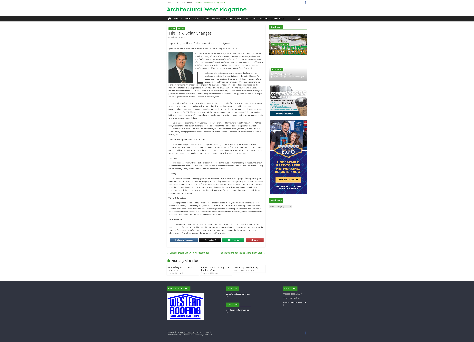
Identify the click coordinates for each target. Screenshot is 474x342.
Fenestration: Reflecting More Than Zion (242, 252)
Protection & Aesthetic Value (292, 72)
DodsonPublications (178, 37)
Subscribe (263, 19)
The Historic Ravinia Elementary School (209, 2)
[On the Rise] (288, 35)
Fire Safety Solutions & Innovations (180, 269)
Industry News (192, 19)
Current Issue (277, 19)
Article (177, 19)
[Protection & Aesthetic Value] (295, 60)
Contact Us (250, 19)
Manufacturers (219, 19)
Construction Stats (286, 44)
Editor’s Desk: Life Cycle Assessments (188, 252)
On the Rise (278, 48)
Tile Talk (181, 29)
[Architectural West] (169, 18)
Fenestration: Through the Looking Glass (215, 269)
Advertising (235, 19)
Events (205, 19)
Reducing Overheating (246, 267)
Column (172, 29)
